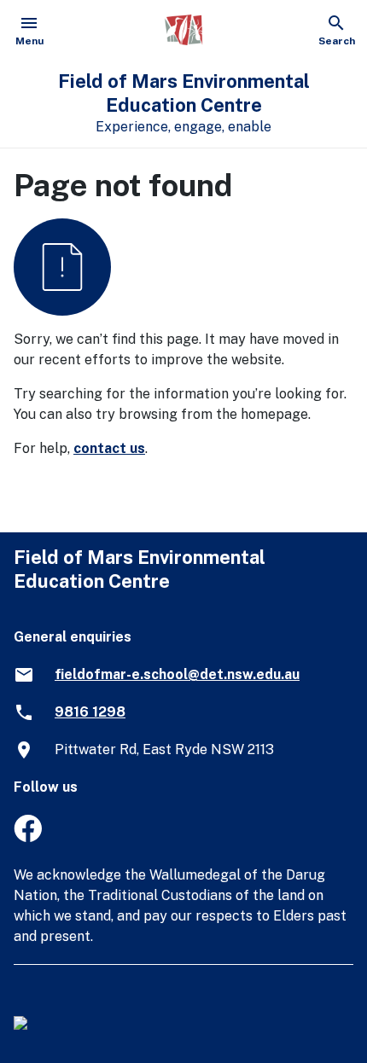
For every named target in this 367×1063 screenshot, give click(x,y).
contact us (109, 448)
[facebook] (28, 837)
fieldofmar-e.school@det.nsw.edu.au (177, 674)
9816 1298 (90, 712)
